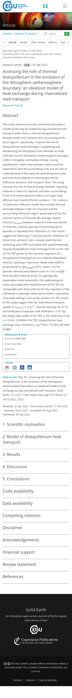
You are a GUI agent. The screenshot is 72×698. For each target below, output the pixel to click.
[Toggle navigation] (64, 6)
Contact (17, 680)
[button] (45, 33)
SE (45, 6)
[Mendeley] (7, 367)
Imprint (30, 680)
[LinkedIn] (29, 367)
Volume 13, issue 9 (26, 33)
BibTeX (10, 349)
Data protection (48, 680)
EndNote (11, 354)
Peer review (38, 42)
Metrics (53, 42)
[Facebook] (22, 367)
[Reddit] (14, 367)
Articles (7, 33)
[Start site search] (66, 34)
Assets (24, 42)
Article (12, 42)
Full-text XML (13, 344)
